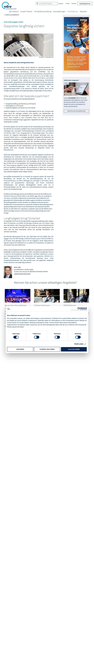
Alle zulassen (74, 349)
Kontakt (74, 3)
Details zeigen (78, 344)
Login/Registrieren (84, 3)
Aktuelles (83, 11)
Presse (67, 3)
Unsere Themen (26, 11)
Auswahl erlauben (47, 349)
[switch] (36, 337)
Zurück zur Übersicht (12, 15)
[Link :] (76, 44)
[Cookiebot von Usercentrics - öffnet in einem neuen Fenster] (79, 308)
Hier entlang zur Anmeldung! (76, 111)
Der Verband (13, 11)
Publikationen (72, 11)
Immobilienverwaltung (42, 11)
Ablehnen (20, 349)
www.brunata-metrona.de (22, 274)
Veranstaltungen (59, 11)
